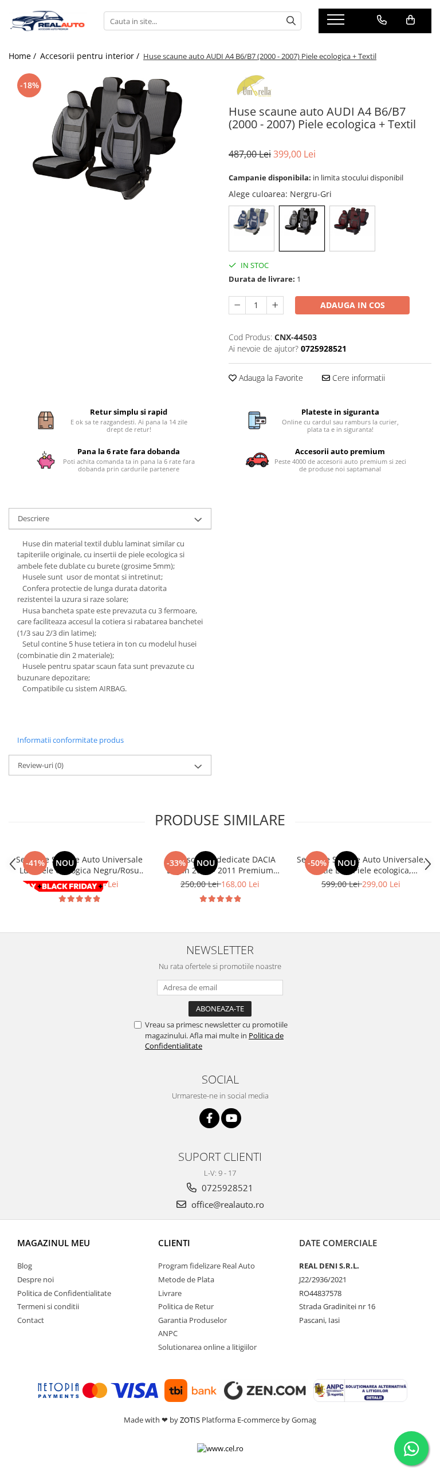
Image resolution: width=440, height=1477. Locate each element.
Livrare (170, 1293)
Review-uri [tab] (41, 765)
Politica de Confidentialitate (64, 1293)
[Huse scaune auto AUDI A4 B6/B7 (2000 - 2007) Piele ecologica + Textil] (110, 138)
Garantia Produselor (192, 1320)
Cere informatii (357, 377)
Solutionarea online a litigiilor (207, 1347)
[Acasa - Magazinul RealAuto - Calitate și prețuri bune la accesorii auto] (48, 21)
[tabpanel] (110, 138)
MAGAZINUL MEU (53, 1242)
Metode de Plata (186, 1279)
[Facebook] (209, 1118)
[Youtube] (231, 1118)
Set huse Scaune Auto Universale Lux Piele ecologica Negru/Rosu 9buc (79, 865)
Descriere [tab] (33, 518)
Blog (24, 1266)
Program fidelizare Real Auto (206, 1266)
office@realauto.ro (226, 1204)
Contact (30, 1320)
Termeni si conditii (48, 1306)
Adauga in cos (352, 305)
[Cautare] (291, 20)
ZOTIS (190, 1420)
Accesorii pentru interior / (91, 55)
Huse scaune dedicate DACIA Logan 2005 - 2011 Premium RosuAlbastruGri (220, 865)
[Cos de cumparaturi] (410, 20)
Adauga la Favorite (270, 377)
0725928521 (226, 1188)
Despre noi (35, 1279)
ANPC (168, 1333)
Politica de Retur (186, 1306)
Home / (23, 55)
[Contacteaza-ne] (382, 20)
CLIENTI (174, 1242)
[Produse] (337, 22)
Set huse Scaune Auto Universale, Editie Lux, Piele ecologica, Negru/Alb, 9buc (361, 865)
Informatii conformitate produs (70, 740)
